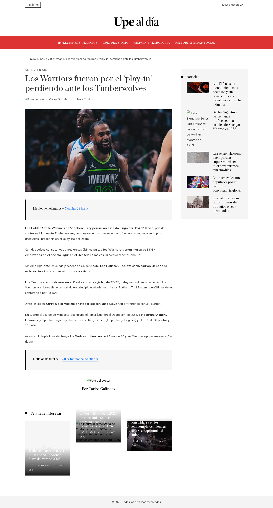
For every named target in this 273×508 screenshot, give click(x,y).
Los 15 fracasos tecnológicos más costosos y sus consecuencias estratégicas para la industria (227, 94)
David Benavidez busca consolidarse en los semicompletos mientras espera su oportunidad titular (148, 426)
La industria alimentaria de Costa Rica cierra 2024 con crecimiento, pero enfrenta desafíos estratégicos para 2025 (98, 418)
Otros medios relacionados (80, 359)
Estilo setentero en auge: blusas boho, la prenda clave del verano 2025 (46, 455)
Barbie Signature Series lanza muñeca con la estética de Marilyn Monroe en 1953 (226, 120)
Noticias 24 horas (77, 208)
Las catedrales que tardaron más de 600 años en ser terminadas (226, 204)
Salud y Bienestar (36, 70)
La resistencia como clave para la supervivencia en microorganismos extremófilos (227, 162)
